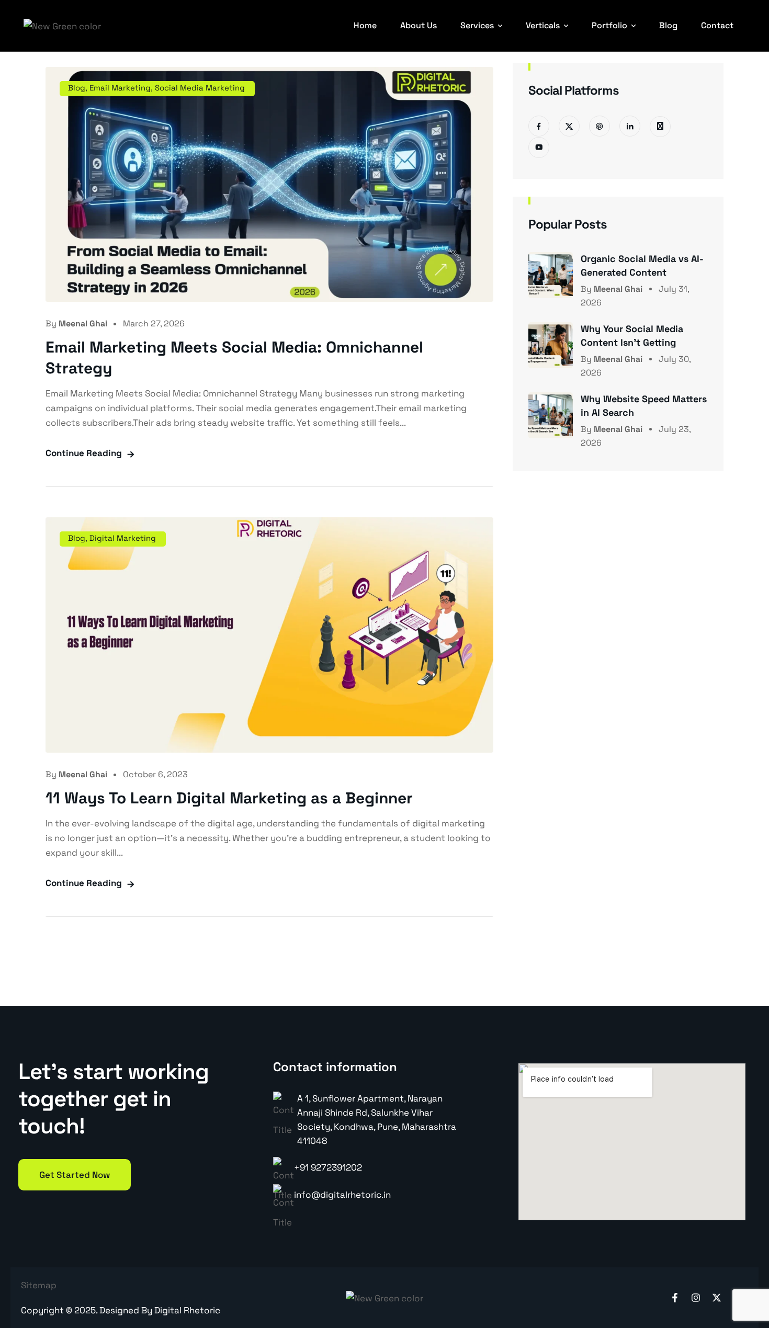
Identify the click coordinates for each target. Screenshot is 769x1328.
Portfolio (609, 25)
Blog (668, 25)
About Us (418, 25)
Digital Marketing (122, 538)
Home (365, 25)
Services (477, 25)
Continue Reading (84, 453)
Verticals (543, 25)
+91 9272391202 (328, 1167)
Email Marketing (120, 88)
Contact (717, 25)
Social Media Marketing (200, 88)
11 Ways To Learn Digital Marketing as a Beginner (229, 798)
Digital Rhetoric (187, 1310)
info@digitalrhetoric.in (342, 1194)
